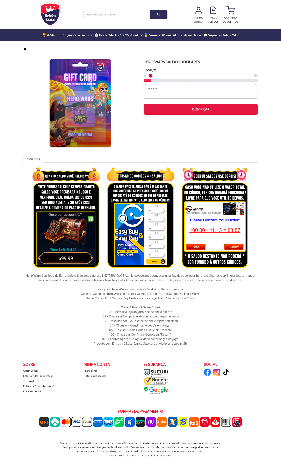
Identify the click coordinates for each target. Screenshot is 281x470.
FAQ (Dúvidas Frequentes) (38, 375)
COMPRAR (201, 109)
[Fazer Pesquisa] (158, 14)
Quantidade (150, 88)
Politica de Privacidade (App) (38, 386)
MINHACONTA (198, 19)
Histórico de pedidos (95, 375)
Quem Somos (30, 370)
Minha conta (90, 370)
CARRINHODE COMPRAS (230, 19)
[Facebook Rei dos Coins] (207, 373)
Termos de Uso (31, 381)
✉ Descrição (33, 158)
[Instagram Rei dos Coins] (216, 373)
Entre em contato (32, 391)
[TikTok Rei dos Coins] (226, 373)
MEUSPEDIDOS (213, 19)
